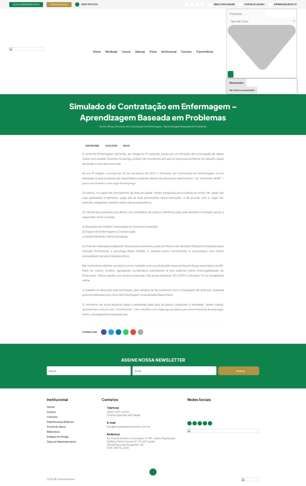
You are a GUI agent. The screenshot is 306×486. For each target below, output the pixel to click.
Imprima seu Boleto (285, 4)
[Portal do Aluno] (240, 4)
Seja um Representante (61, 441)
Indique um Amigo (58, 436)
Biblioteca (53, 431)
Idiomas (140, 51)
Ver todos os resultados (242, 90)
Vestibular (111, 51)
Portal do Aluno (254, 4)
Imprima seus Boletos (60, 421)
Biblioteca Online (224, 4)
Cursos (126, 51)
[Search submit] (230, 74)
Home (97, 51)
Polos (153, 51)
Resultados (236, 82)
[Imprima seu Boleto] (270, 4)
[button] (104, 332)
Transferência (204, 51)
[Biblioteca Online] (210, 4)
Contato (186, 51)
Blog (110, 126)
